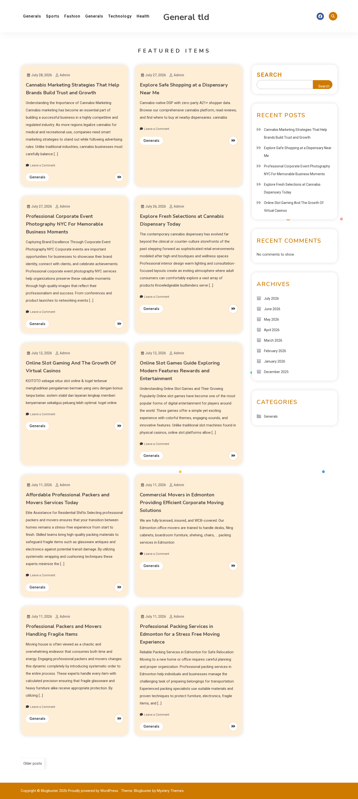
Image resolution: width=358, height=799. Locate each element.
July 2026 (271, 298)
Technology (120, 16)
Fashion (72, 16)
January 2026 (274, 361)
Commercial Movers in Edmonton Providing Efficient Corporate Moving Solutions (182, 502)
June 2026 (272, 309)
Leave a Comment (42, 165)
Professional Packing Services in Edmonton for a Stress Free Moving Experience (180, 634)
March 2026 (273, 340)
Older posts (32, 763)
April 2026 (272, 330)
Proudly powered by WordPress (93, 791)
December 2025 (276, 372)
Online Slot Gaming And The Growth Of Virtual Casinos (294, 206)
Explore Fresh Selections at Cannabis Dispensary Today (292, 188)
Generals (32, 16)
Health (143, 16)
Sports (52, 16)
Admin (65, 75)
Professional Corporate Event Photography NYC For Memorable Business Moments (64, 224)
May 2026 (271, 319)
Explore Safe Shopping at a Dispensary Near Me (297, 152)
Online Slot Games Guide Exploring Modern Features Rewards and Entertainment (180, 371)
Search (269, 74)
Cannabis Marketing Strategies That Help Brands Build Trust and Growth (295, 133)
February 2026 (275, 351)
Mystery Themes (170, 791)
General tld (186, 17)
